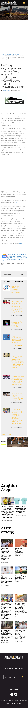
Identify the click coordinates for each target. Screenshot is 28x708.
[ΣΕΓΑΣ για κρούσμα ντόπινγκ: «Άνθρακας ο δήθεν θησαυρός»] (6, 287)
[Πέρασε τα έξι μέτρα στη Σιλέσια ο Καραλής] (6, 322)
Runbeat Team (6, 90)
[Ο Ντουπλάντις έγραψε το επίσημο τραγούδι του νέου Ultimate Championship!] (6, 394)
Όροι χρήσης (19, 668)
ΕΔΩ (17, 202)
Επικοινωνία (9, 668)
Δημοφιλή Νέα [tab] (18, 281)
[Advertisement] (14, 39)
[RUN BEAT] (9, 3)
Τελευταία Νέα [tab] (7, 281)
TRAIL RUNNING (9, 263)
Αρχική (3, 54)
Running (9, 54)
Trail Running (15, 54)
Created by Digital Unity (14, 704)
